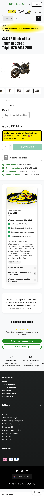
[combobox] (28, 18)
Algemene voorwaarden (11, 430)
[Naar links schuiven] (3, 70)
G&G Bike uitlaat (14, 262)
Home (6, 26)
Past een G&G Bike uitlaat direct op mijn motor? (20, 273)
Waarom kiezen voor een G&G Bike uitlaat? (19, 280)
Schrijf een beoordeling (22, 341)
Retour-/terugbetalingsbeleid (13, 421)
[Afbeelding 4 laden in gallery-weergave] (10, 91)
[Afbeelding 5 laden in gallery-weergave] (19, 91)
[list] (22, 362)
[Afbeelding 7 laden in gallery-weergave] (37, 91)
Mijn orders (6, 440)
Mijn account (7, 436)
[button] (3, 11)
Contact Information (10, 433)
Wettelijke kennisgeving (11, 424)
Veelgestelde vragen (10, 418)
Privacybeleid (7, 427)
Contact (5, 414)
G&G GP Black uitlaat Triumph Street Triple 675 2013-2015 (20, 29)
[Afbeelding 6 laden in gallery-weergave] (28, 91)
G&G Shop (18, 484)
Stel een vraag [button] (22, 347)
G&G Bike (6, 101)
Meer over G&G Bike (15, 268)
